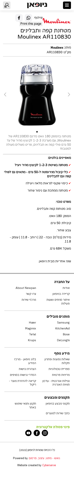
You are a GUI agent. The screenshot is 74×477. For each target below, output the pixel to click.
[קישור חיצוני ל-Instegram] (45, 433)
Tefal (32, 334)
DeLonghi (63, 340)
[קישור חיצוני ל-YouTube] (28, 433)
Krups (32, 340)
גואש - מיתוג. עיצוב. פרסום (44, 458)
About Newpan (26, 288)
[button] (67, 5)
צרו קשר (31, 294)
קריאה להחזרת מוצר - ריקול (22, 382)
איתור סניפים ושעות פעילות (57, 301)
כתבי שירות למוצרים (57, 413)
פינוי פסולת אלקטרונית (53, 427)
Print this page (30, 24)
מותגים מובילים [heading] (58, 316)
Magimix (30, 328)
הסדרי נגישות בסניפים (23, 375)
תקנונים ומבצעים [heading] (57, 397)
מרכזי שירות (29, 299)
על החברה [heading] (62, 282)
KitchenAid (62, 328)
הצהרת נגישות (27, 369)
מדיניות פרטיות (60, 375)
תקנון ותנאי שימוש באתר (25, 405)
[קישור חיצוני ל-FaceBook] (37, 433)
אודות (66, 288)
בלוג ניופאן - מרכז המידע (25, 361)
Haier (32, 322)
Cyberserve (49, 465)
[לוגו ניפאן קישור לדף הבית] (37, 5)
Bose (66, 334)
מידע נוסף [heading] (62, 353)
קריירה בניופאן (60, 294)
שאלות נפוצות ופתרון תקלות (56, 361)
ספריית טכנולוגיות (59, 369)
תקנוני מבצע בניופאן (57, 403)
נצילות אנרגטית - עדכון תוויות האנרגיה (55, 382)
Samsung (63, 322)
